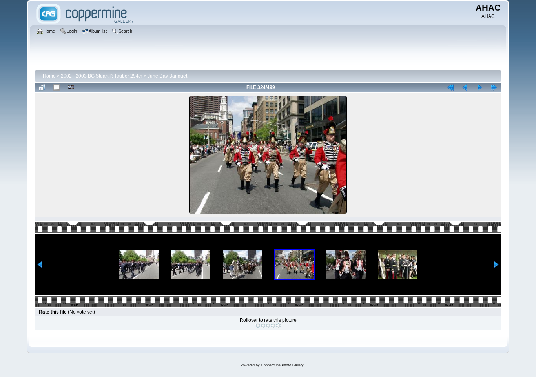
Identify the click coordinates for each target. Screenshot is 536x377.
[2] (263, 325)
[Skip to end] (494, 87)
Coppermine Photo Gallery (282, 365)
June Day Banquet (167, 76)
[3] (268, 325)
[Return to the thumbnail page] (42, 87)
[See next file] (479, 87)
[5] (278, 325)
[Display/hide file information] (56, 87)
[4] (273, 325)
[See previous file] (465, 87)
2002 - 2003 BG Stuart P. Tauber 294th (101, 76)
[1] (258, 325)
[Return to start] (450, 87)
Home (49, 76)
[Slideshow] (71, 87)
